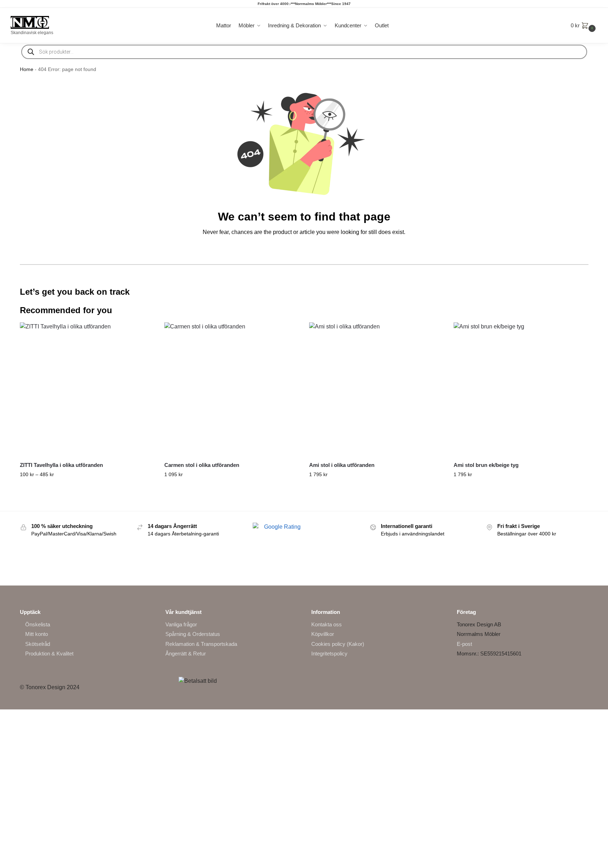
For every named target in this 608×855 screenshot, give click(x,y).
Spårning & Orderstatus (192, 634)
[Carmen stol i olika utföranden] (231, 389)
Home (26, 69)
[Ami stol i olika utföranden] (376, 389)
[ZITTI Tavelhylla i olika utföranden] (87, 389)
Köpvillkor (322, 634)
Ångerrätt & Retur (185, 653)
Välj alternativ (86, 489)
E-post (464, 644)
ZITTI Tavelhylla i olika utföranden (61, 465)
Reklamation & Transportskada (201, 644)
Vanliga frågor (181, 624)
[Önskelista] (143, 333)
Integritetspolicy (329, 653)
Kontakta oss (326, 624)
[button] (584, 25)
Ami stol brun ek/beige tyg (486, 465)
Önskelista (37, 624)
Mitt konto (36, 634)
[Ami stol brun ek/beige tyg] (521, 389)
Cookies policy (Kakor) (337, 644)
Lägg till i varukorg (520, 489)
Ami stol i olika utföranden (341, 465)
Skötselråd (37, 644)
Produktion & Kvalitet (49, 653)
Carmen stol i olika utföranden (201, 465)
